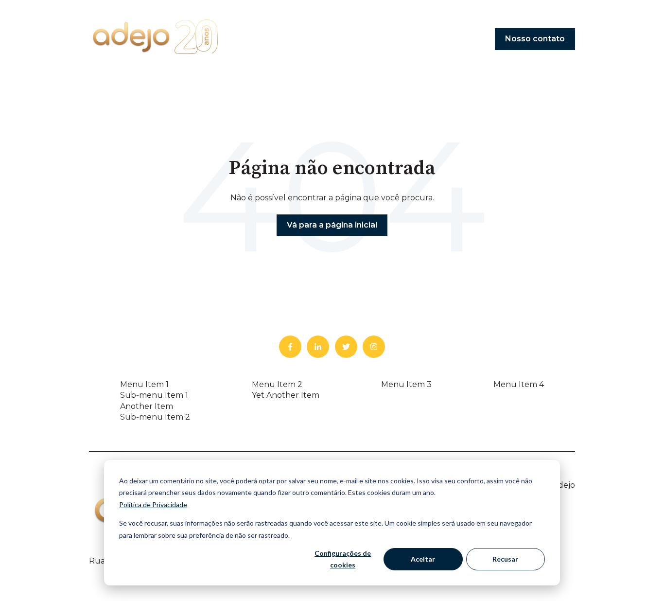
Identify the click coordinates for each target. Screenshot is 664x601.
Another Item (146, 406)
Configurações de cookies (343, 559)
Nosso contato (535, 38)
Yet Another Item (285, 395)
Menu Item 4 (518, 384)
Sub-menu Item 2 (155, 417)
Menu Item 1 (144, 384)
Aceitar (423, 559)
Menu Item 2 (277, 384)
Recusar (505, 559)
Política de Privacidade (153, 504)
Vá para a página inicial (332, 225)
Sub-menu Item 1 (154, 395)
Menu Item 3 (406, 384)
